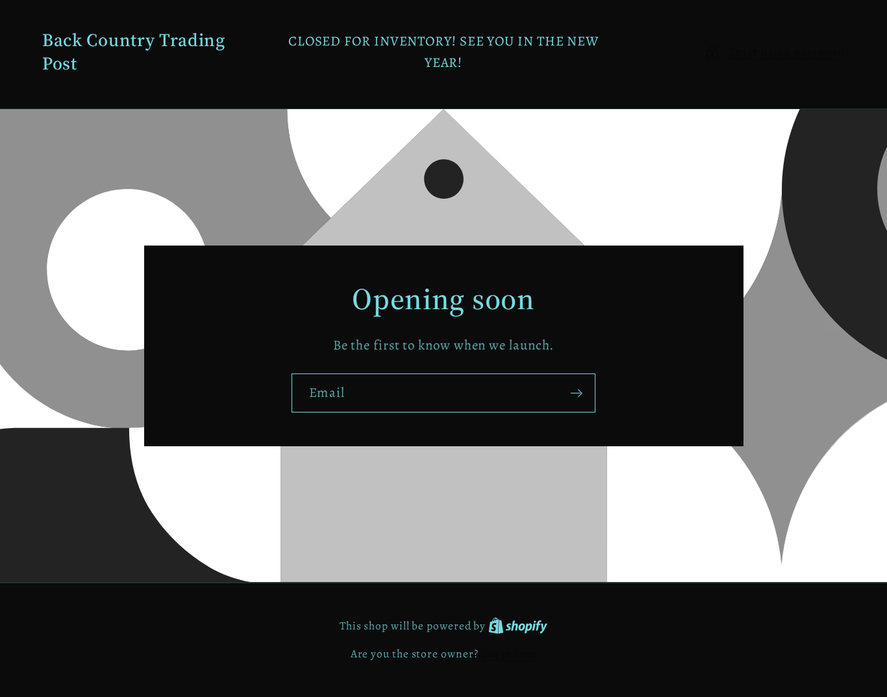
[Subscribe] (576, 393)
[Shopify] (517, 625)
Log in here (508, 653)
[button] (775, 52)
